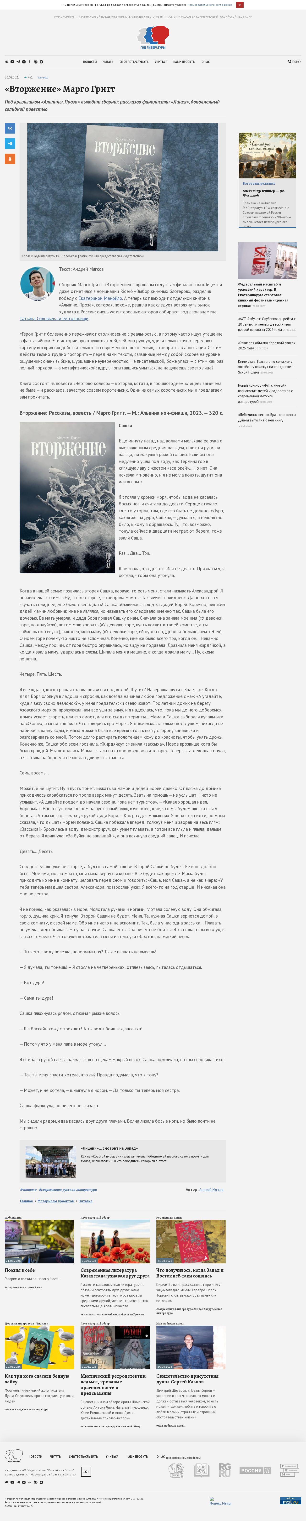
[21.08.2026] (39, 1222)
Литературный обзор (95, 1218)
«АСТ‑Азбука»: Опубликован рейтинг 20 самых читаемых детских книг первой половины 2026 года (267, 324)
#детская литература (33, 1409)
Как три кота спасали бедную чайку (37, 1379)
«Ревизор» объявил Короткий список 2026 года (266, 346)
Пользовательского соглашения (209, 4)
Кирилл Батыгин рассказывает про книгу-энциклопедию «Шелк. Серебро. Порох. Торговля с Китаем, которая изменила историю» (189, 1292)
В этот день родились (259, 183)
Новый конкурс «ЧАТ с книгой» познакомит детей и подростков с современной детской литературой (265, 393)
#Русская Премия (132, 1314)
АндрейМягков (211, 1189)
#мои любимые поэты (171, 1426)
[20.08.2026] (39, 1327)
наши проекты (184, 62)
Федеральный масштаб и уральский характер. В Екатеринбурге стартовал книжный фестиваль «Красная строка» (263, 295)
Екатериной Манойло (100, 298)
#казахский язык (108, 1314)
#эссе (38, 1287)
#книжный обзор (129, 1426)
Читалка (43, 77)
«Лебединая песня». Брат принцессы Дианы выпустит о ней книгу (267, 419)
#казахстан (88, 1314)
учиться (161, 62)
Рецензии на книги (169, 1218)
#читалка (28, 1189)
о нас (206, 62)
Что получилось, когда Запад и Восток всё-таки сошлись (190, 1273)
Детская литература (19, 1323)
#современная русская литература (68, 1189)
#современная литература (174, 1309)
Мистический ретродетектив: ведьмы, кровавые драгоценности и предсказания (113, 1384)
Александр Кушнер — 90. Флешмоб (264, 193)
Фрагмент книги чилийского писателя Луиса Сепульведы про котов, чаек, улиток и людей (39, 1395)
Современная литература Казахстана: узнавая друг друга (115, 1273)
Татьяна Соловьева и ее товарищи (54, 318)
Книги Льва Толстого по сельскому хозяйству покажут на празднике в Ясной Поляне (266, 366)
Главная (26, 1201)
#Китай (198, 1309)
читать (108, 62)
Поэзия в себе (20, 1270)
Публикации (13, 1218)
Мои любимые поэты (170, 1323)
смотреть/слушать (134, 62)
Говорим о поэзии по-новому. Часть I (33, 1279)
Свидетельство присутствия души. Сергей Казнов (187, 1379)
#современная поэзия (19, 1287)
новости (90, 62)
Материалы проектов (56, 1201)
